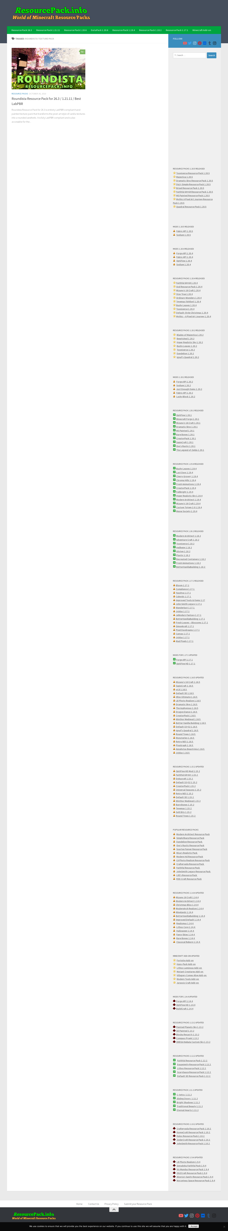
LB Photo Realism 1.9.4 (188, 1161)
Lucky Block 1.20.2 (185, 396)
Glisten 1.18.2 (183, 551)
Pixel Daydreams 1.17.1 (188, 630)
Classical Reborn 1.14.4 (188, 942)
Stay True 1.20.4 (184, 294)
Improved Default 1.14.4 (188, 919)
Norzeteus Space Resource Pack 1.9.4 (196, 1180)
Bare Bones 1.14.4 (185, 938)
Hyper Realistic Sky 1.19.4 (189, 495)
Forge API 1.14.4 (184, 1001)
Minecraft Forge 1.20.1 (187, 419)
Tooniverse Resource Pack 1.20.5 (193, 173)
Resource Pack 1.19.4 (123, 30)
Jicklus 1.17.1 (183, 611)
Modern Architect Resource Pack (193, 834)
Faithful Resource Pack (188, 867)
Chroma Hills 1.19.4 (186, 480)
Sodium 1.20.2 (183, 385)
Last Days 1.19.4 (184, 472)
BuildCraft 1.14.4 (184, 1008)
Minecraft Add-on (201, 30)
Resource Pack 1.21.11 (48, 30)
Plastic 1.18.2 (183, 555)
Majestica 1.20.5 (184, 176)
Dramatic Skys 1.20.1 (187, 426)
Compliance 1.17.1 (185, 589)
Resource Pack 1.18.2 (150, 30)
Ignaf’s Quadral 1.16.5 (187, 730)
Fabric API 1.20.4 (184, 257)
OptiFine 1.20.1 (184, 415)
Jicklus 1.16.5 (183, 752)
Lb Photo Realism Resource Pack (193, 860)
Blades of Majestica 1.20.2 (190, 334)
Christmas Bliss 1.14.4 (187, 904)
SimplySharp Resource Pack (190, 838)
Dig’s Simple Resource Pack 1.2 (192, 184)
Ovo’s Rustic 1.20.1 (185, 446)
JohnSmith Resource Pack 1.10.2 (193, 1143)
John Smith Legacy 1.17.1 (189, 603)
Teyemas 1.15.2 (184, 808)
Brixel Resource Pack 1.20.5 (190, 188)
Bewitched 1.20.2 (185, 338)
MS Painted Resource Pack (189, 195)
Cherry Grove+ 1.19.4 (187, 476)
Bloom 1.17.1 (182, 585)
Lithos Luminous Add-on (189, 967)
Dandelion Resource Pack (189, 841)
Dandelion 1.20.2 (185, 353)
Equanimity (183, 1064)
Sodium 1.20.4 (183, 264)
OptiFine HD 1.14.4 (185, 1004)
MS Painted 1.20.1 (185, 430)
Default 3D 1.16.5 (185, 693)
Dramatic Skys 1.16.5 (187, 704)
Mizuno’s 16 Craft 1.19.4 (188, 503)
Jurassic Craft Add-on (188, 982)
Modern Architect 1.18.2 (188, 535)
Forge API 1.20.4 (184, 253)
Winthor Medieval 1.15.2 (188, 800)
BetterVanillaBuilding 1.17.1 (190, 618)
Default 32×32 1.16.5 (187, 726)
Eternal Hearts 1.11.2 (188, 1110)
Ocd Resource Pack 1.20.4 (189, 286)
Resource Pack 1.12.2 (200, 1064)
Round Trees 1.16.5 (186, 734)
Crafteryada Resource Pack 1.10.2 (194, 1128)
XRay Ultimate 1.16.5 (187, 696)
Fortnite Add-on (185, 960)
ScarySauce (183, 1072)
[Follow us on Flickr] (204, 43)
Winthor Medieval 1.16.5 (188, 719)
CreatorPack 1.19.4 (186, 488)
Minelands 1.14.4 (184, 912)
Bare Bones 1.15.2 (185, 804)
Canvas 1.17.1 (183, 633)
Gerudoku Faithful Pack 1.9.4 (191, 1165)
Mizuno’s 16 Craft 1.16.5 (188, 682)
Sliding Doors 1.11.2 (187, 1098)
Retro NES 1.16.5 (185, 741)
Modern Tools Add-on (188, 979)
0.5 (209, 184)
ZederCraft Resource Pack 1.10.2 (193, 1139)
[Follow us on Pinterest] (199, 43)
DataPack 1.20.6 (99, 30)
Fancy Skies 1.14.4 (185, 934)
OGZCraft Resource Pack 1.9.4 (192, 1173)
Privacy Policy (111, 1203)
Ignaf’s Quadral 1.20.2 (188, 357)
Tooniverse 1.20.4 (185, 309)
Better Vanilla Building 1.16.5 (191, 723)
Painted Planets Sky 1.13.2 (189, 1027)
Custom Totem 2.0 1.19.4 (189, 507)
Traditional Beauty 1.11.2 (190, 1106)
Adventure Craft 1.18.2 (187, 539)
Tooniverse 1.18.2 (185, 543)
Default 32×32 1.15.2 (186, 782)
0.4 (199, 297)
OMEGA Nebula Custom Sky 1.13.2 (193, 1042)
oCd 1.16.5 (181, 689)
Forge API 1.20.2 (184, 381)
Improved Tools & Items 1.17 (190, 600)
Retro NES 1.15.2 (184, 793)
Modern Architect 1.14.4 (188, 901)
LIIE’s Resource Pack (186, 875)
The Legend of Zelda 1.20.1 (190, 450)
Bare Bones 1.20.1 (185, 434)
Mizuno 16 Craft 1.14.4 (187, 897)
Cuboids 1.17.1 (183, 596)
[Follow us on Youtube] (185, 43)
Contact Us (93, 1203)
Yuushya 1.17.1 (183, 592)
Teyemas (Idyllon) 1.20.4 (188, 301)
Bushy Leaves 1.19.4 (186, 468)
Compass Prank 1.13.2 (187, 1038)
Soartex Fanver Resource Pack (191, 849)
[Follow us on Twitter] (190, 43)
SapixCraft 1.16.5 (185, 685)
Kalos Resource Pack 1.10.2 (191, 1136)
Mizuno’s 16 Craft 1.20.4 (188, 290)
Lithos (180, 1068)
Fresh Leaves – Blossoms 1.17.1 (192, 622)
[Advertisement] (194, 112)
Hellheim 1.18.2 (184, 547)
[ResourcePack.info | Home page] (51, 13)
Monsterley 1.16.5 (185, 737)
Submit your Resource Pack (138, 1203)
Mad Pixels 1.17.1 (184, 641)
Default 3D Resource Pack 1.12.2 (194, 1076)
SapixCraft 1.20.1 (184, 442)
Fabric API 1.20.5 (184, 231)
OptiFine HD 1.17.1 (185, 663)
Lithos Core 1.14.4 (186, 927)
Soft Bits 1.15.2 (183, 812)
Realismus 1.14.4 (185, 923)
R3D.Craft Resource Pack (189, 878)
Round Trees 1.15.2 (186, 815)
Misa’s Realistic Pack (187, 852)
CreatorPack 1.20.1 (186, 438)
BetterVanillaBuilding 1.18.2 (191, 566)
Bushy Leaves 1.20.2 (187, 346)
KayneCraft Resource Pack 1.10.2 (193, 1132)
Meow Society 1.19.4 (186, 511)
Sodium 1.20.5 (183, 234)
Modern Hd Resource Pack (189, 856)
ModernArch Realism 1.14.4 (189, 908)
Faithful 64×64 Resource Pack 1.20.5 (194, 191)
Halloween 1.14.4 (185, 930)
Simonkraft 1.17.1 (185, 626)
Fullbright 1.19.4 (184, 491)
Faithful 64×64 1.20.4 (187, 282)
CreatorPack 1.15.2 (186, 786)
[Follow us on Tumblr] (209, 43)
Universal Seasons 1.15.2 (188, 789)
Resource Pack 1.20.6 (75, 30)
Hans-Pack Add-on (186, 964)
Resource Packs (20, 93)
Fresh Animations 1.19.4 (188, 484)
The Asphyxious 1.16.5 (187, 708)
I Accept (194, 1226)
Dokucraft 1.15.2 (184, 778)
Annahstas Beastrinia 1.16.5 (190, 749)
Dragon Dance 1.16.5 (187, 711)
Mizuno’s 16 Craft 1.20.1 (188, 422)
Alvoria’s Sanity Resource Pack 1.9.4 (195, 1176)
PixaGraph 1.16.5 (185, 745)
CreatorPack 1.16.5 (186, 715)
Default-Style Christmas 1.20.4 (192, 312)
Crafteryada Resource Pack (190, 864)
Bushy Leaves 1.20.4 (186, 305)
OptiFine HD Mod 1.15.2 (188, 771)
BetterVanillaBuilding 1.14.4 (190, 915)
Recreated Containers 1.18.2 (191, 559)
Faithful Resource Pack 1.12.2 (192, 1060)
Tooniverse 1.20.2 (186, 349)
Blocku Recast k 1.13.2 (187, 1034)
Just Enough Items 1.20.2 (189, 389)
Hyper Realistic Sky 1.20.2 (190, 342)
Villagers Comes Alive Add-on (192, 975)
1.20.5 (206, 195)
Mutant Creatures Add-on (190, 971)
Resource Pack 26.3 (21, 30)
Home (79, 1203)
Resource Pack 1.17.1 (177, 30)
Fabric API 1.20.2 (184, 392)
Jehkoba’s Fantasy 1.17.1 (188, 615)
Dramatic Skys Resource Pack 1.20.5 (194, 180)
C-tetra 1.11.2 (184, 1094)
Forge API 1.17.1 (184, 659)
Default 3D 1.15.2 (185, 797)
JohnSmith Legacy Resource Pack (193, 871)
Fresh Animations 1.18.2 (188, 563)
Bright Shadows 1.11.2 (188, 1102)
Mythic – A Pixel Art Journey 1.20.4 (193, 316)
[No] (224, 1226)
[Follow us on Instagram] (195, 43)
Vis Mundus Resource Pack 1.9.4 (193, 1169)
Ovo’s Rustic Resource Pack (190, 845)
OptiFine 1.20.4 (184, 260)
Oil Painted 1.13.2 (185, 1030)
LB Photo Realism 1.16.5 (188, 700)
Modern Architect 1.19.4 (188, 499)
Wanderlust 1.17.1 (185, 607)
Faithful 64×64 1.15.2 (187, 774)
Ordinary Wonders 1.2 (187, 297)
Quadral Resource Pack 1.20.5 (191, 206)
